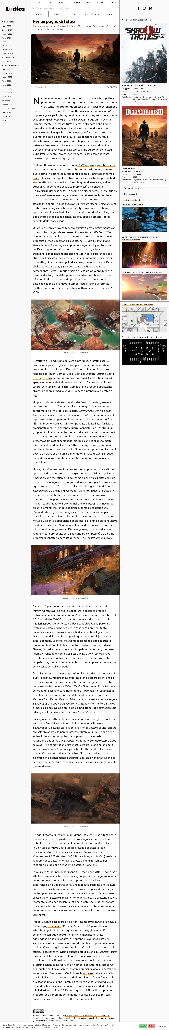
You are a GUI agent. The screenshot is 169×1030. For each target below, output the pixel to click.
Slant (91, 990)
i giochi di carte (106, 165)
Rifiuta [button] (151, 1026)
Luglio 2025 (6, 69)
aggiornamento (52, 926)
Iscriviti (4, 120)
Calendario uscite (132, 188)
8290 (49, 154)
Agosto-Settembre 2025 (11, 65)
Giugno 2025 (7, 73)
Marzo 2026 (6, 42)
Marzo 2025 (6, 85)
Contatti (113, 2)
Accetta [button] (143, 1026)
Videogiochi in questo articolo (137, 20)
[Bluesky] (150, 8)
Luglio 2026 (6, 26)
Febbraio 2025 (7, 89)
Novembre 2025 (8, 58)
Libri (49, 2)
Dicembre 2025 (7, 54)
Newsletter (9, 21)
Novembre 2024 (8, 101)
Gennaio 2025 (7, 93)
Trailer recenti (130, 194)
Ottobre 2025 (7, 61)
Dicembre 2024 (7, 97)
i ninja (96, 636)
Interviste (75, 2)
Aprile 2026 (6, 38)
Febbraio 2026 (7, 46)
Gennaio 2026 (7, 50)
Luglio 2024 (6, 112)
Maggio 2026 (7, 34)
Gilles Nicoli (40, 87)
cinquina (88, 973)
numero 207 (86, 741)
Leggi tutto (161, 1026)
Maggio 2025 (7, 77)
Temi (88, 2)
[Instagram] (144, 8)
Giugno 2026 (7, 30)
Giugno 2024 (7, 116)
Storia (100, 2)
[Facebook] (138, 8)
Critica (37, 2)
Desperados (63, 835)
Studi (61, 2)
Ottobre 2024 (7, 105)
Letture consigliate (132, 200)
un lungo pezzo (42, 378)
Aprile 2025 (6, 81)
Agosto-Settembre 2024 (11, 108)
